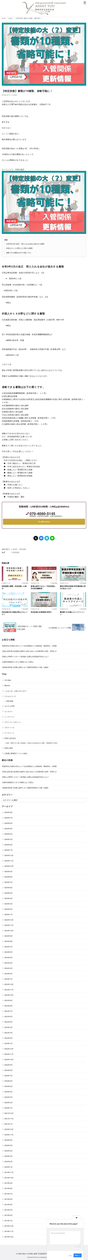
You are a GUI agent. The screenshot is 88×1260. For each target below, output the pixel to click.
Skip (70, 1255)
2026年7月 (8, 817)
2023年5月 (8, 1022)
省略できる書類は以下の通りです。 (19, 252)
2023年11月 (9, 989)
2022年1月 (8, 1108)
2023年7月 (8, 1011)
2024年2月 (8, 973)
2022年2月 (8, 1102)
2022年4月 (8, 1091)
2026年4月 (8, 834)
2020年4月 (8, 1150)
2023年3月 (8, 1032)
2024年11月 (9, 925)
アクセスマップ (10, 696)
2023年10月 (9, 995)
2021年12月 (9, 1113)
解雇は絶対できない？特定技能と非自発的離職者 (43, 587)
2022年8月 (8, 1070)
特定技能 (22, 549)
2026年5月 (8, 828)
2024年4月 (8, 963)
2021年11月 (9, 1118)
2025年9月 (8, 871)
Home (4, 18)
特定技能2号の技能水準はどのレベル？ (15, 613)
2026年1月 (8, 850)
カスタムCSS (9, 706)
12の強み (7, 680)
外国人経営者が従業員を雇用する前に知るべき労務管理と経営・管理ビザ (29, 651)
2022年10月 (9, 1059)
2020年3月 (8, 1156)
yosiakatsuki (43, 1257)
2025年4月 (8, 898)
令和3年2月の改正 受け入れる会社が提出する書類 (25, 244)
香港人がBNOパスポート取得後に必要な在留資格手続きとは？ (25, 656)
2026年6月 (8, 823)
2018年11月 (9, 1231)
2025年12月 (9, 855)
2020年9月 (8, 1140)
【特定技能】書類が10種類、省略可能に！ (28, 18)
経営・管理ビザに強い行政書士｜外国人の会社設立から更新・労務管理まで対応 (31, 743)
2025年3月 (8, 903)
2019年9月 (8, 1183)
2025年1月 (8, 914)
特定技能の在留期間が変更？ (41, 612)
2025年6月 (8, 887)
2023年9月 (8, 1000)
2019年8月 (8, 1188)
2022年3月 (8, 1097)
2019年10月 (9, 1177)
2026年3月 (8, 839)
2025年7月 (8, 882)
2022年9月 (8, 1065)
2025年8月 (8, 877)
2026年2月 (8, 844)
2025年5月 (8, 893)
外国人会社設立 (10, 738)
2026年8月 (8, 812)
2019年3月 (8, 1210)
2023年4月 (8, 1027)
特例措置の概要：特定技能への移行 (14, 587)
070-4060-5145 (42, 513)
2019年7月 (8, 1193)
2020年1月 (8, 1167)
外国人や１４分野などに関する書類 (19, 248)
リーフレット (9, 733)
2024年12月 (9, 920)
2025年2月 (8, 909)
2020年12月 (9, 1129)
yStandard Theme (32, 1257)
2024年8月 (8, 941)
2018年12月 (9, 1226)
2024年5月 (8, 957)
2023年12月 (9, 984)
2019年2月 (8, 1215)
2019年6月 (8, 1199)
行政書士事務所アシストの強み (16, 753)
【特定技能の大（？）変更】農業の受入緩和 (29, 627)
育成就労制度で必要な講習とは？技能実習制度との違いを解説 (25, 667)
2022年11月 (9, 1054)
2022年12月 (9, 1048)
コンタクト (8, 711)
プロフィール (9, 727)
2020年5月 (8, 1145)
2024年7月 (8, 946)
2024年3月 (8, 968)
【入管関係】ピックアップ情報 (59, 627)
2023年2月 (8, 1038)
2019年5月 (8, 1204)
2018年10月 (9, 1236)
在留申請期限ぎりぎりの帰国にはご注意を (18, 662)
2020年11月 (9, 1134)
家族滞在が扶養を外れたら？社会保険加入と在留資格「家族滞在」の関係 (29, 645)
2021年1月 (8, 1124)
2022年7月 (8, 1075)
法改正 (10, 18)
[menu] (85, 2)
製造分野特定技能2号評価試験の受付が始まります (73, 587)
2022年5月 (8, 1086)
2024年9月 (8, 936)
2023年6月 (8, 1016)
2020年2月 (8, 1161)
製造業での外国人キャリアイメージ (72, 613)
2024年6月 (8, 952)
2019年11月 (9, 1172)
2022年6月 (8, 1081)
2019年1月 (8, 1220)
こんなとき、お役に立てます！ (16, 691)
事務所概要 (9, 701)
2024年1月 (8, 979)
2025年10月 (9, 866)
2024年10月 (9, 930)
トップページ (9, 716)
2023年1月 (8, 1043)
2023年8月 (8, 1005)
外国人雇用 (8, 748)
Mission (7, 685)
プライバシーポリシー (12, 722)
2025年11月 (9, 860)
